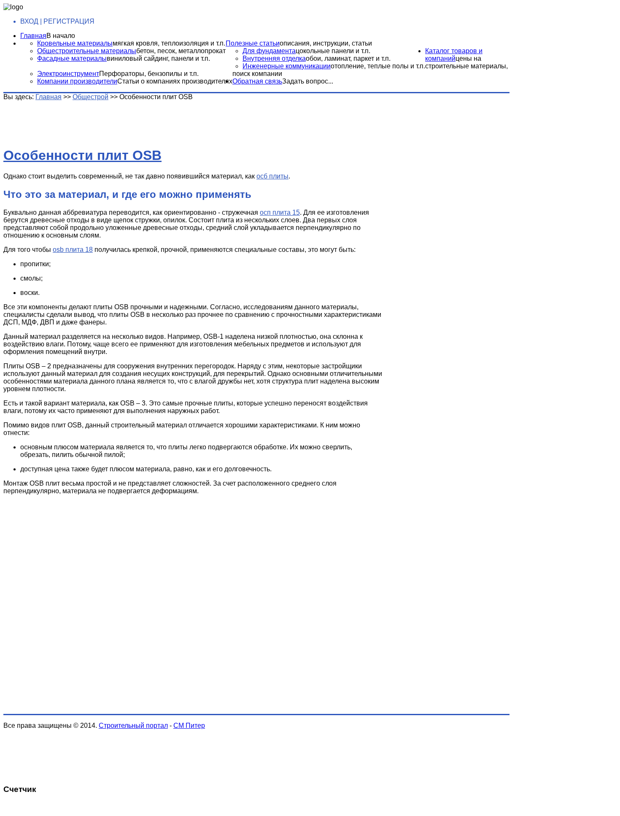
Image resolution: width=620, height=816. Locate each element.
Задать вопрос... (307, 81)
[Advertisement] (136, 120)
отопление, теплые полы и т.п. (378, 66)
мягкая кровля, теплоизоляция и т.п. (169, 43)
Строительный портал (133, 725)
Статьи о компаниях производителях (174, 81)
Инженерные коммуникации (287, 66)
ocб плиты (272, 176)
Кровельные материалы (75, 43)
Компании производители (77, 81)
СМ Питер (189, 725)
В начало (60, 35)
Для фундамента (269, 50)
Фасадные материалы (72, 58)
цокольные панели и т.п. (333, 50)
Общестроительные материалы (86, 50)
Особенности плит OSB (82, 155)
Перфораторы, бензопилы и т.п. (149, 73)
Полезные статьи (253, 43)
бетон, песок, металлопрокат (181, 50)
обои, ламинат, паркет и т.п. (348, 58)
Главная (33, 35)
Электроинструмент (68, 73)
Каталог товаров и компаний (454, 54)
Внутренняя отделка (274, 58)
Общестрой (90, 96)
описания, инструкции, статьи (326, 43)
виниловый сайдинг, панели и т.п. (158, 58)
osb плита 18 (73, 249)
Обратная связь (257, 81)
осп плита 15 (280, 212)
